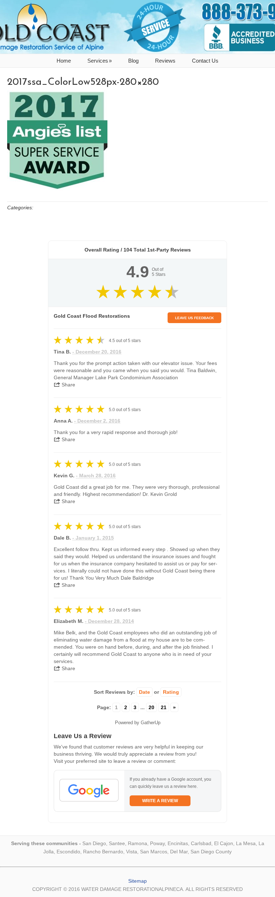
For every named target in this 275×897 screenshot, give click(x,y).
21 (164, 707)
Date (144, 692)
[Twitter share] (98, 382)
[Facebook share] (84, 382)
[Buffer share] (127, 382)
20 (151, 707)
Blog (133, 61)
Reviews (165, 61)
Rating (171, 692)
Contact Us (205, 61)
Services (99, 61)
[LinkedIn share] (113, 382)
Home (64, 61)
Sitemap (137, 881)
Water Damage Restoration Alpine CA (137, 27)
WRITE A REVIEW (160, 800)
